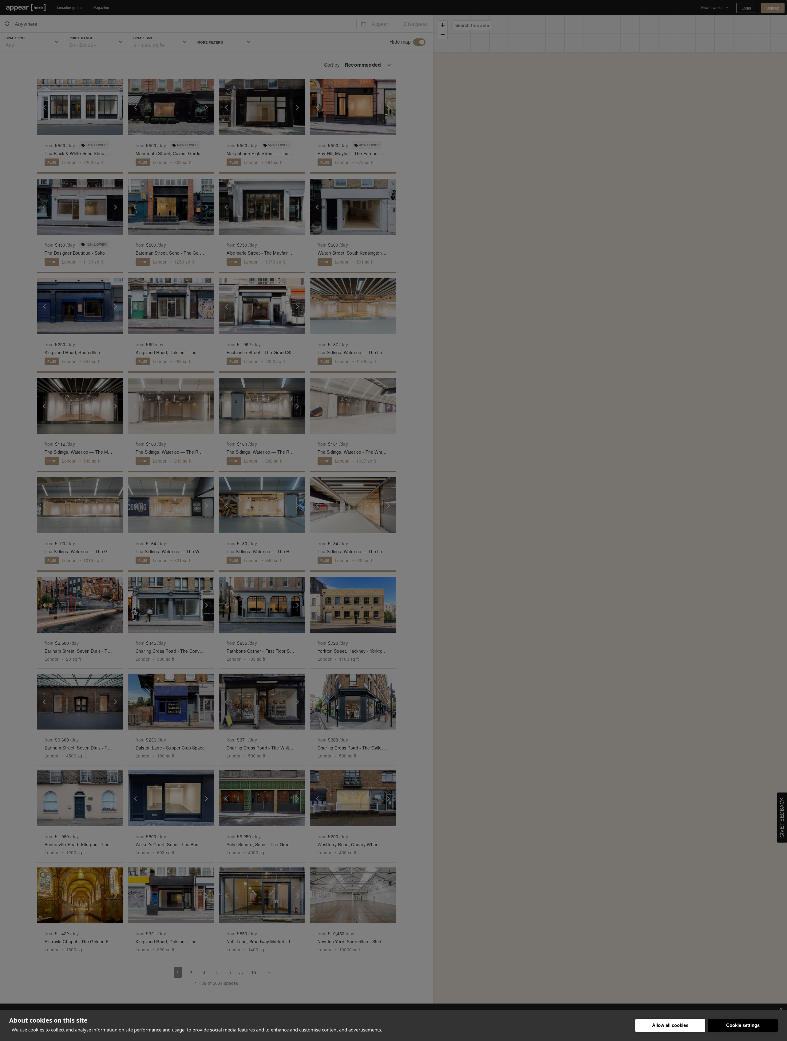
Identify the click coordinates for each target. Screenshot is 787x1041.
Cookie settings (743, 1025)
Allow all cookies (670, 1025)
